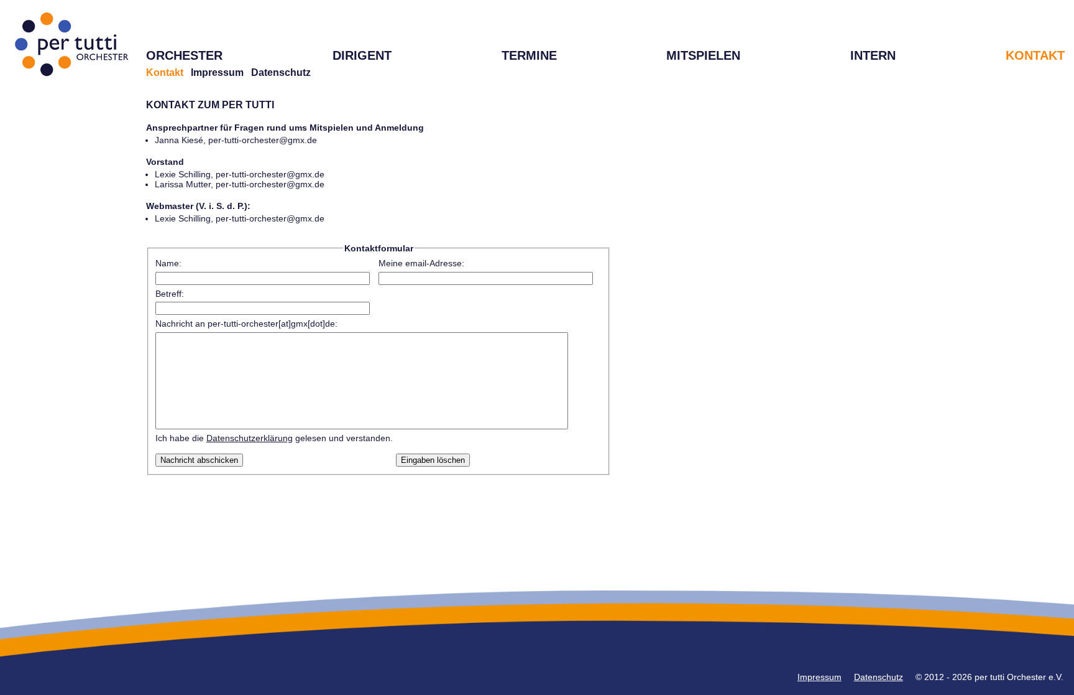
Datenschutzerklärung (249, 438)
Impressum (217, 72)
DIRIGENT (362, 55)
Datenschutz (281, 72)
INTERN (873, 55)
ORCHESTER (184, 55)
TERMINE (529, 55)
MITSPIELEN (703, 55)
